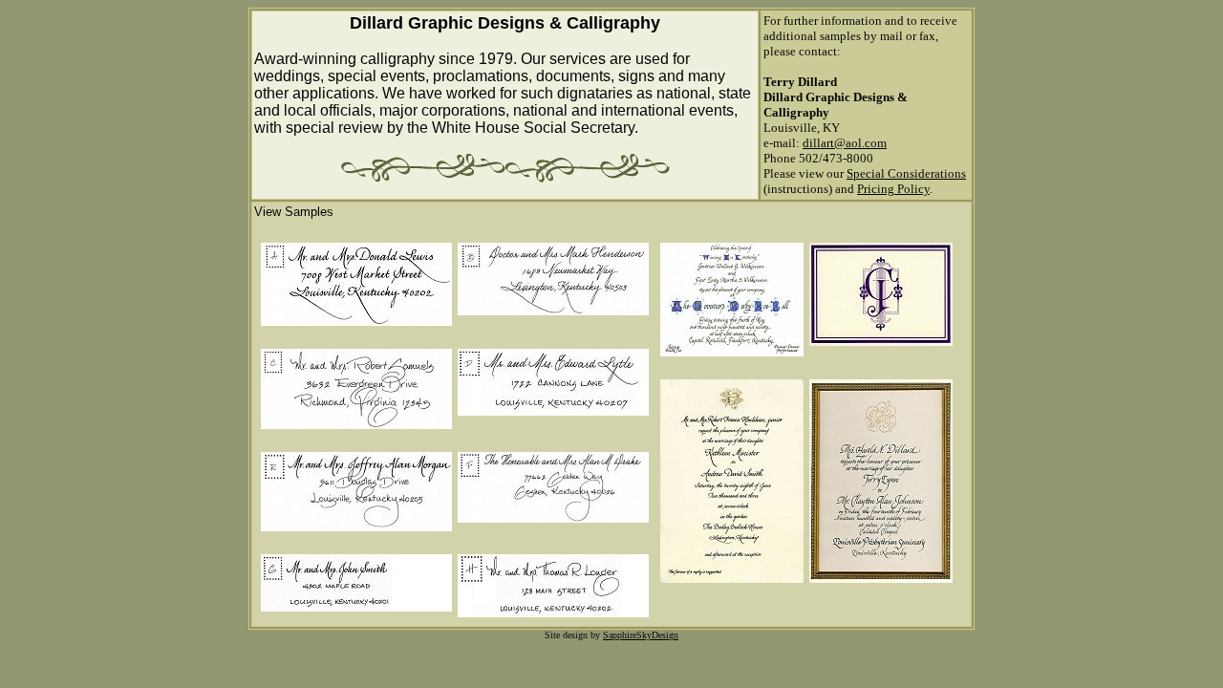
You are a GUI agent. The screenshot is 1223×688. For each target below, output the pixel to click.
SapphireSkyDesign (640, 635)
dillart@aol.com (845, 143)
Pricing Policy (893, 189)
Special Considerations (906, 173)
